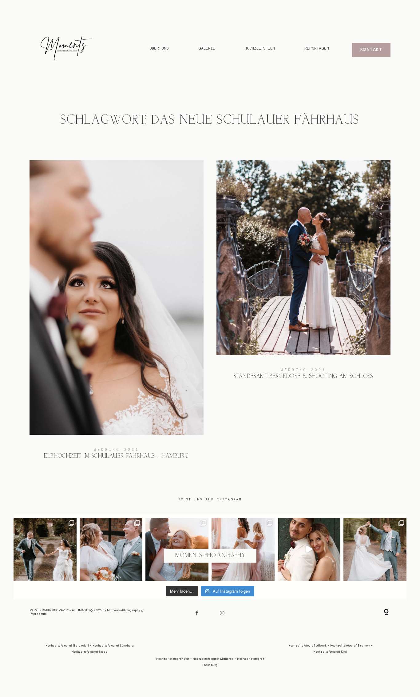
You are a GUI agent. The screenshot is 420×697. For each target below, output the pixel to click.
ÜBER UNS (159, 48)
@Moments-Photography (210, 555)
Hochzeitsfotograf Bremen (350, 646)
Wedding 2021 (116, 449)
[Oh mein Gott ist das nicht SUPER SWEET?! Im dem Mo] (111, 549)
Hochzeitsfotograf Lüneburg (113, 646)
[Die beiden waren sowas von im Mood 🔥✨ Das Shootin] (309, 549)
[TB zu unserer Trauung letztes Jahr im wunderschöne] (45, 549)
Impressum (38, 614)
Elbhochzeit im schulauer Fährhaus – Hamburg (116, 314)
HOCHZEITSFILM (260, 48)
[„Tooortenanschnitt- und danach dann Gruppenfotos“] (374, 549)
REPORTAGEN (316, 48)
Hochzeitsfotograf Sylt (172, 659)
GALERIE (206, 48)
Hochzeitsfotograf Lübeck (307, 646)
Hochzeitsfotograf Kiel (330, 652)
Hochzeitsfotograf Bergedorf (67, 646)
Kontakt (371, 50)
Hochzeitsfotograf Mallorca (213, 659)
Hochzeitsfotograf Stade (90, 652)
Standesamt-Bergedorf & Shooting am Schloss (303, 274)
